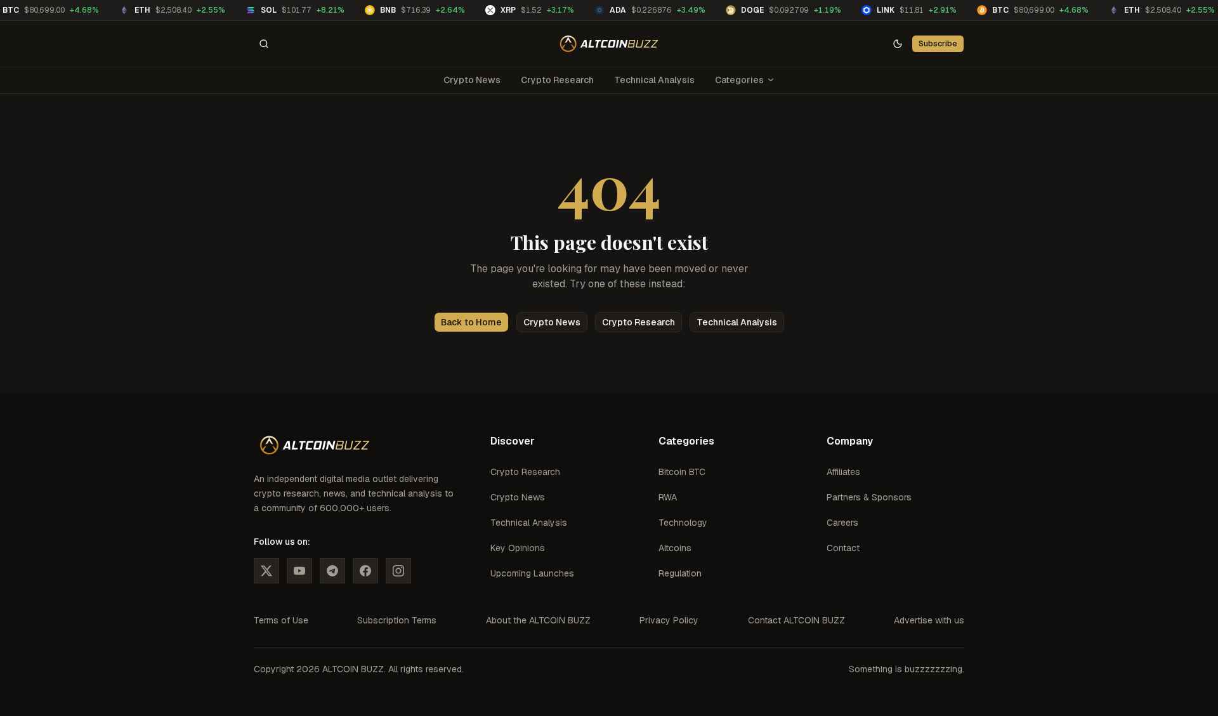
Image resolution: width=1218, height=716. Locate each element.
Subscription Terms (396, 620)
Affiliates (843, 472)
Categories (739, 80)
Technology (682, 522)
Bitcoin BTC (681, 472)
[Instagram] (398, 570)
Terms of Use (281, 620)
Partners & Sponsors (869, 497)
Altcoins (674, 548)
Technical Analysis (654, 80)
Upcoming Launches (532, 573)
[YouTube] (299, 570)
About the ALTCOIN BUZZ (538, 620)
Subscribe (938, 43)
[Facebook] (365, 570)
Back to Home (471, 322)
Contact (843, 548)
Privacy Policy (668, 620)
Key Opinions (517, 548)
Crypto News (472, 80)
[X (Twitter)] (266, 570)
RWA (667, 497)
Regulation (680, 573)
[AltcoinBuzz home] (609, 44)
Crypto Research (557, 80)
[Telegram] (332, 570)
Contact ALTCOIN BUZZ (796, 620)
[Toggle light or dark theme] (897, 44)
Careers (842, 522)
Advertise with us (929, 620)
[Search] (264, 44)
